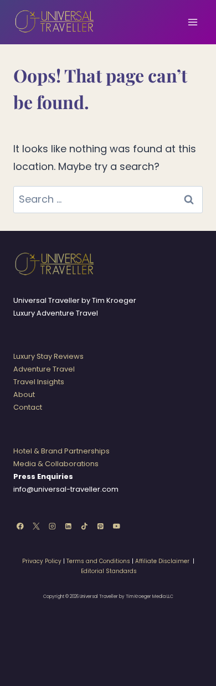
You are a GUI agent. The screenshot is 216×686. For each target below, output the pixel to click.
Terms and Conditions (98, 561)
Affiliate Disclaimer (162, 561)
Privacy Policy (41, 561)
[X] (36, 526)
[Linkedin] (68, 526)
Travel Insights (38, 381)
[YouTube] (117, 526)
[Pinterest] (100, 526)
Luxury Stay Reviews (48, 356)
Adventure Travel (44, 369)
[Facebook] (20, 526)
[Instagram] (52, 526)
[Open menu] (192, 21)
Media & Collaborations (56, 463)
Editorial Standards (109, 571)
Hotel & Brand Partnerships (61, 451)
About (24, 394)
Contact (27, 407)
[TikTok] (84, 526)
